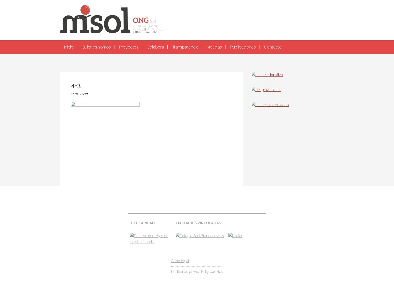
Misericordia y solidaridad (197, 19)
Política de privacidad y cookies (197, 271)
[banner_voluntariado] (270, 105)
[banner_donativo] (267, 75)
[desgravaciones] (266, 90)
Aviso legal (180, 261)
